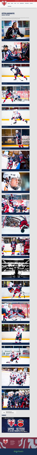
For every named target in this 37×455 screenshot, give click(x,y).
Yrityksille (31, 3)
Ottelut (15, 3)
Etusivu (9, 3)
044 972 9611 (11, 444)
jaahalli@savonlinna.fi (20, 443)
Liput (18, 3)
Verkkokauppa (22, 3)
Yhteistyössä (27, 3)
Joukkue (12, 3)
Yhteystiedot (9, 6)
